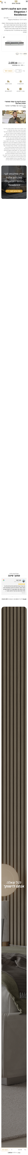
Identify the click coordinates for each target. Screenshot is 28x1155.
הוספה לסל (8, 71)
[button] (27, 1)
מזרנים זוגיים (12, 18)
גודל (24, 70)
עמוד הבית (24, 18)
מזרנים (18, 18)
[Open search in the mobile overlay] (5, 2)
